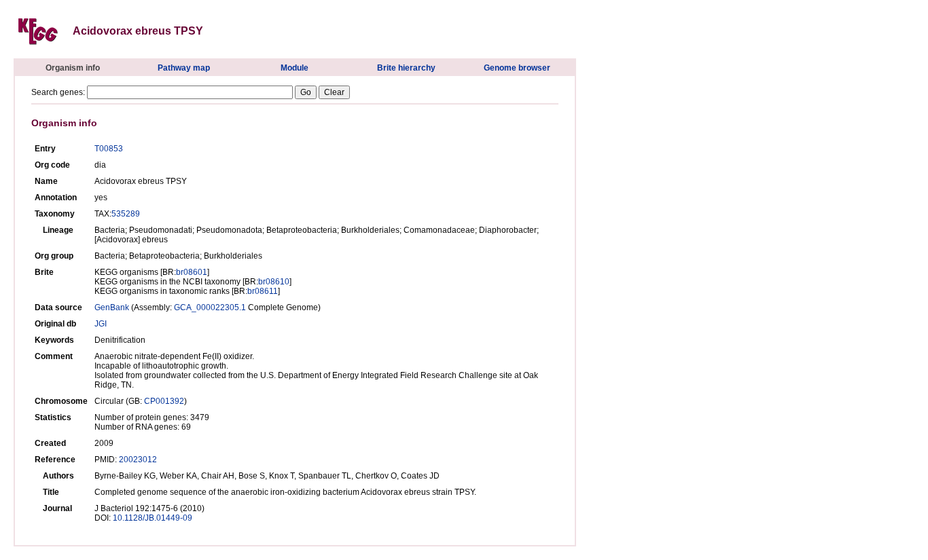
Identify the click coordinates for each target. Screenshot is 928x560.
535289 (125, 214)
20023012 (138, 459)
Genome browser (517, 68)
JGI (100, 324)
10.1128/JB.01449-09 (152, 518)
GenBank (111, 307)
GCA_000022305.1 (210, 307)
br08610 (273, 281)
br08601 (191, 272)
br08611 (262, 291)
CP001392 (164, 401)
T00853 (108, 148)
